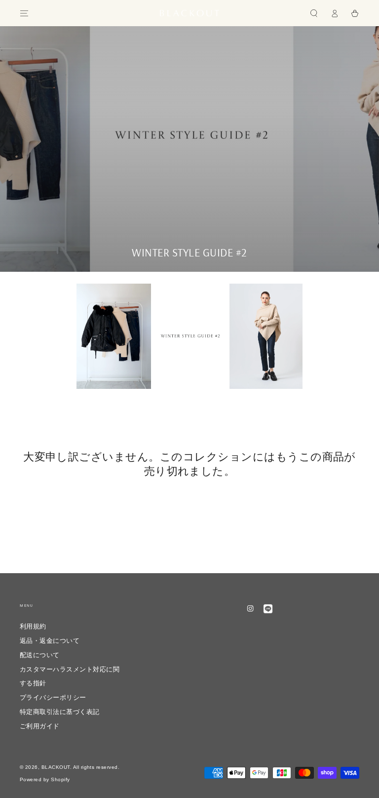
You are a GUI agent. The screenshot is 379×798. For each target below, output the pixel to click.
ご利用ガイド (40, 726)
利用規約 (33, 626)
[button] (313, 13)
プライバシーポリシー (53, 697)
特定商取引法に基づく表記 (60, 711)
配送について (40, 655)
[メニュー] (24, 13)
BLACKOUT (55, 767)
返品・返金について (53, 640)
